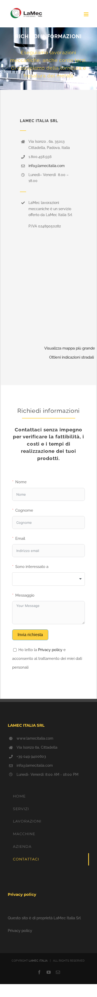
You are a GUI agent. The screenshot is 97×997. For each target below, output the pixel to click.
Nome (21, 482)
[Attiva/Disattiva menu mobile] (86, 14)
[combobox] (48, 579)
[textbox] (48, 579)
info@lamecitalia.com (46, 166)
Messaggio (24, 595)
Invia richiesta (30, 634)
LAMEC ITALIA (38, 960)
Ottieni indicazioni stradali (71, 357)
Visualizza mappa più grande (69, 348)
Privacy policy (50, 649)
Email (20, 538)
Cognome (24, 510)
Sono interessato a (31, 566)
